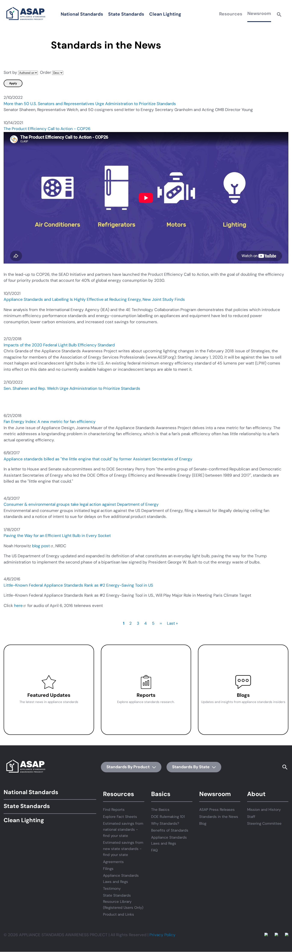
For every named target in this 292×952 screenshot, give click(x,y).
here (18, 605)
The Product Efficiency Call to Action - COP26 (47, 128)
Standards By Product (128, 767)
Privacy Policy (162, 934)
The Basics (160, 809)
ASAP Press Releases (217, 809)
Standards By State (191, 767)
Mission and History (264, 809)
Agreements (113, 861)
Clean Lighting (165, 14)
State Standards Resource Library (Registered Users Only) (123, 901)
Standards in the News (218, 816)
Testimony (112, 888)
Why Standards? (165, 823)
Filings (108, 868)
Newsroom (259, 13)
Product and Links (118, 914)
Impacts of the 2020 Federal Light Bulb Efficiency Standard (59, 345)
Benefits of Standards (169, 830)
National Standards (82, 14)
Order (45, 72)
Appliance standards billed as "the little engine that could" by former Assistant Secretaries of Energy (98, 459)
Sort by (10, 72)
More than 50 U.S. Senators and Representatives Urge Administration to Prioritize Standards (90, 103)
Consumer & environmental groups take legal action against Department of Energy (81, 504)
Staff (251, 816)
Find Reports (114, 809)
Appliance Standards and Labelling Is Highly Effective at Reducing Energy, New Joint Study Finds (94, 299)
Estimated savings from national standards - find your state (123, 829)
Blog (202, 823)
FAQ (154, 850)
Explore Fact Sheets (120, 816)
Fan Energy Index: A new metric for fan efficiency (50, 421)
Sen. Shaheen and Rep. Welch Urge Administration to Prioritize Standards (72, 388)
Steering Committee (264, 823)
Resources (230, 14)
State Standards (126, 14)
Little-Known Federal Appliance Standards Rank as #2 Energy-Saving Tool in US (78, 585)
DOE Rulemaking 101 (168, 816)
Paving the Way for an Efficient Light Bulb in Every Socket (57, 535)
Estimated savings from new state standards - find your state (123, 848)
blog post (41, 546)
